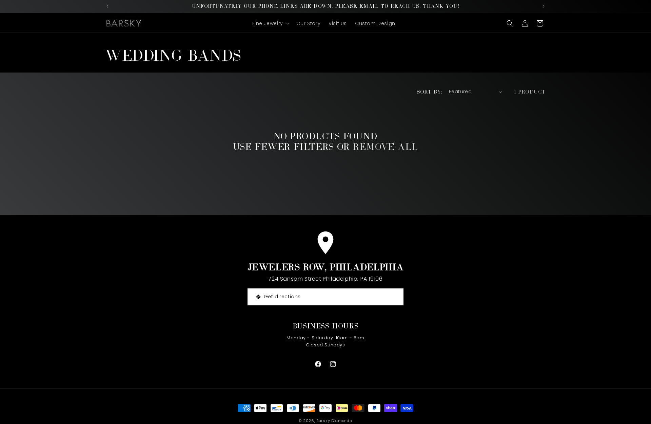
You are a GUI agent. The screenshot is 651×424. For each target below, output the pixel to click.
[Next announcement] (543, 6)
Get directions (282, 296)
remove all (385, 146)
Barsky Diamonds (334, 420)
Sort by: (429, 91)
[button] (270, 23)
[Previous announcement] (107, 6)
